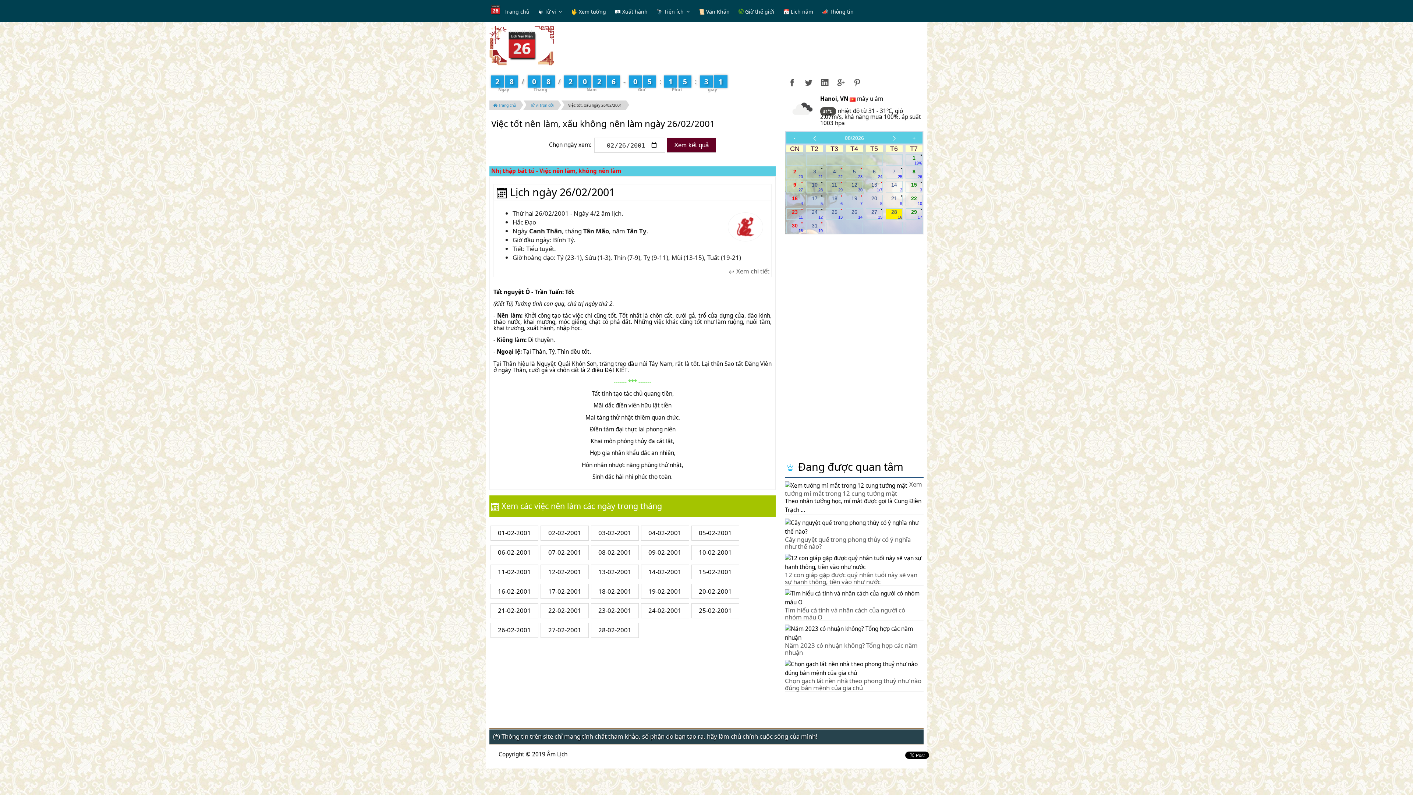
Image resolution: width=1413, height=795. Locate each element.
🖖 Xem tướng (588, 11)
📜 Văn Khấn (714, 11)
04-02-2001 (664, 533)
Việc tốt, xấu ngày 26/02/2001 (595, 105)
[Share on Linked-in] (824, 82)
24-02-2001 (664, 610)
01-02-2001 (514, 533)
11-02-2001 (514, 572)
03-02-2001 (614, 533)
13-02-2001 (614, 572)
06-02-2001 (514, 552)
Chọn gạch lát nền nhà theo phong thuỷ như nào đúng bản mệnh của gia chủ (853, 684)
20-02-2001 (715, 591)
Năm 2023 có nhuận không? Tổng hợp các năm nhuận (851, 648)
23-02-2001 (614, 610)
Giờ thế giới (759, 11)
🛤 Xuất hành (631, 11)
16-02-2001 (514, 591)
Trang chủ (517, 11)
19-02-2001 (664, 591)
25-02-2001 (715, 610)
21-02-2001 (514, 610)
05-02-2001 (715, 533)
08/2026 (854, 138)
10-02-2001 (715, 552)
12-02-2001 (564, 572)
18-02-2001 (614, 591)
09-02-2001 (664, 552)
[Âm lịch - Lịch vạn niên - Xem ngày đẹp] (522, 45)
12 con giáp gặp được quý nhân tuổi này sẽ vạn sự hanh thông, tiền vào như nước (851, 578)
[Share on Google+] (840, 82)
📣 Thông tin (838, 11)
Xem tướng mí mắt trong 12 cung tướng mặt (853, 489)
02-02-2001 (564, 533)
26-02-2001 (514, 630)
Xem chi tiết (752, 271)
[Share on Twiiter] (808, 82)
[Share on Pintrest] (857, 82)
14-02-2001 (664, 572)
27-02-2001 (564, 630)
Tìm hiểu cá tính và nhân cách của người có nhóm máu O (845, 613)
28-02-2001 (614, 630)
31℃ (828, 111)
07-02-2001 (564, 552)
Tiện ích (674, 11)
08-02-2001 (614, 552)
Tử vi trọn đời (542, 105)
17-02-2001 (564, 591)
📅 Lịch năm (798, 11)
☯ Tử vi (547, 11)
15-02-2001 (715, 572)
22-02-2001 (564, 610)
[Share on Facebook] (792, 82)
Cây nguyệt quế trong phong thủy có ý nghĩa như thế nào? (848, 542)
